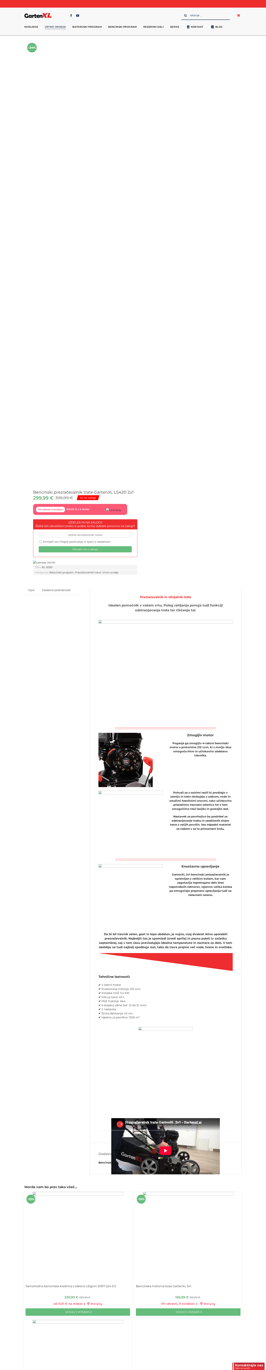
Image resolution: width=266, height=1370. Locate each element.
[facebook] (71, 15)
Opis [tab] (31, 590)
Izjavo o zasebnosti (98, 541)
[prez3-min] (76, 259)
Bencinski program (61, 572)
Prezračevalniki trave (88, 572)
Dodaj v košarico (78, 1312)
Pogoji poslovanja (71, 541)
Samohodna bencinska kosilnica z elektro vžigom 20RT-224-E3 (71, 1286)
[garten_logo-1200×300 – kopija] (38, 13)
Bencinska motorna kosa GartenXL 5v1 (163, 1286)
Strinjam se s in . (76, 541)
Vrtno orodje (110, 572)
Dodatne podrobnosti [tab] (56, 590)
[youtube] (77, 15)
